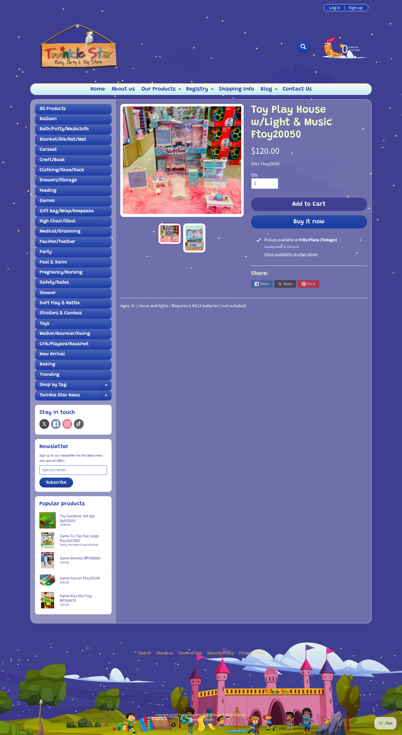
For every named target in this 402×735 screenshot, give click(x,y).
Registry (200, 90)
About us (123, 89)
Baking (47, 364)
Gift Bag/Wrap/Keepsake (67, 211)
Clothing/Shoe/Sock (62, 170)
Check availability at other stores (290, 254)
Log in (334, 7)
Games (47, 201)
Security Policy (220, 653)
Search (144, 653)
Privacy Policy (251, 653)
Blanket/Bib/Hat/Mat (63, 139)
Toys (44, 323)
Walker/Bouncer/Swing (65, 334)
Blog (270, 90)
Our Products (161, 90)
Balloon (48, 119)
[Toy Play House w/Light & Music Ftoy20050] (169, 233)
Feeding (48, 190)
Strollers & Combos (61, 313)
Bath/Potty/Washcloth (64, 129)
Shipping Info (236, 89)
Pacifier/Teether (57, 242)
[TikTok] (79, 424)
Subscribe (56, 482)
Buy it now (309, 222)
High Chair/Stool (57, 221)
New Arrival (52, 354)
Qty (254, 175)
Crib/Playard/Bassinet (64, 344)
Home (98, 89)
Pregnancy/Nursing (61, 272)
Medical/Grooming (60, 231)
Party (46, 252)
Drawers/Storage (58, 180)
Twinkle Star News (76, 396)
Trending (49, 375)
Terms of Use (190, 653)
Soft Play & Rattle (60, 303)
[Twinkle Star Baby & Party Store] (78, 46)
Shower (48, 293)
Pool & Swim (53, 262)
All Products (53, 109)
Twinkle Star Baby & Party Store (199, 715)
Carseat (48, 149)
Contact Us (297, 89)
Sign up (356, 7)
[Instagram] (67, 424)
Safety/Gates (54, 282)
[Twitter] (44, 424)
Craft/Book (52, 160)
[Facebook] (56, 424)
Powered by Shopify (201, 719)
